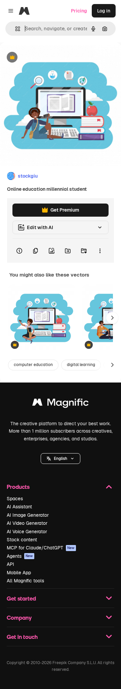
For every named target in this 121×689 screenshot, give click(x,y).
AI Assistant (19, 507)
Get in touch (22, 636)
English (60, 458)
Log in (103, 11)
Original (43, 58)
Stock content (22, 540)
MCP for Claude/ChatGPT (41, 548)
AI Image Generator (28, 515)
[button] (60, 458)
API (10, 564)
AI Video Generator (27, 523)
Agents (20, 556)
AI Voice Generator (27, 532)
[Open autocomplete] (15, 28)
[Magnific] (60, 404)
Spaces (15, 499)
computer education (33, 364)
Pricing (79, 11)
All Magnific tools (25, 581)
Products (18, 486)
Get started (21, 598)
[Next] (112, 318)
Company (19, 617)
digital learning (81, 364)
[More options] (100, 250)
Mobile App (19, 573)
